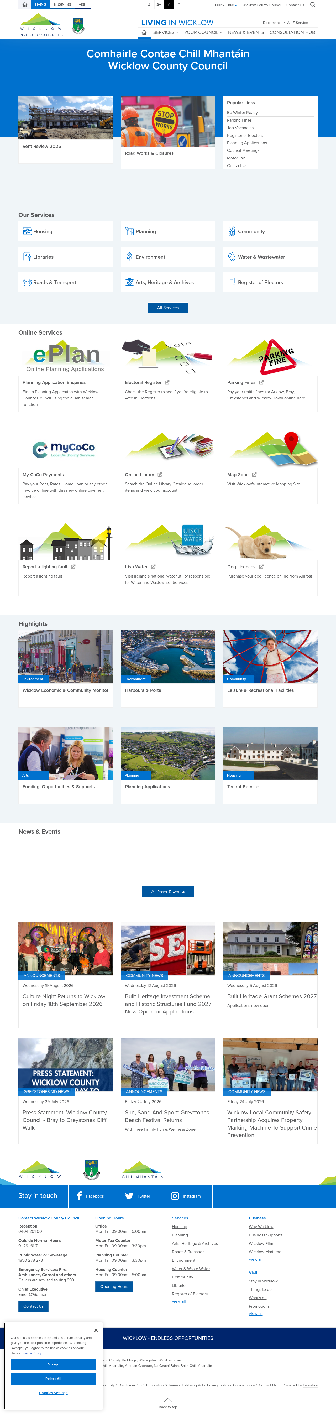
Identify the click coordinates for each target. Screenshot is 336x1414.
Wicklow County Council (262, 5)
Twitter (144, 1196)
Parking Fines (239, 120)
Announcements (42, 975)
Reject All (53, 1379)
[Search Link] (312, 5)
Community (182, 1277)
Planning (180, 1235)
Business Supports (265, 1235)
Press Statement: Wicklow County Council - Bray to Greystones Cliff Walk (65, 1120)
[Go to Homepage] (40, 1170)
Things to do (260, 1289)
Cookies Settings (53, 1393)
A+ (158, 4)
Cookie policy (244, 1385)
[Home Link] (25, 4)
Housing (179, 1226)
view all (179, 1301)
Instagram (192, 1196)
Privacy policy (218, 1385)
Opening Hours (114, 1286)
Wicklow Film (261, 1243)
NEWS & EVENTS (246, 32)
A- (149, 5)
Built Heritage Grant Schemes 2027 (272, 996)
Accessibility (105, 1385)
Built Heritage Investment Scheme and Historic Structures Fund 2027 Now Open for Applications (168, 1004)
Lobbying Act (192, 1385)
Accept (54, 1364)
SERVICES (164, 32)
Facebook (95, 1196)
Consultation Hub (292, 32)
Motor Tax (236, 158)
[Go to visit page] (91, 1170)
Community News (144, 975)
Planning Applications (247, 142)
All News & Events (168, 891)
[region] (53, 1366)
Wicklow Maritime (265, 1252)
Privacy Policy (31, 1353)
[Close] (96, 1330)
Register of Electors (245, 135)
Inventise (310, 1385)
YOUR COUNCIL (201, 32)
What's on (258, 1298)
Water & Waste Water (191, 1268)
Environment (183, 1260)
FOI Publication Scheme (158, 1385)
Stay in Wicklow (263, 1281)
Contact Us (295, 5)
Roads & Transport (188, 1252)
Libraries (179, 1285)
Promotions (259, 1306)
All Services (168, 307)
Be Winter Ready (242, 112)
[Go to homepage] (142, 1170)
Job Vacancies (240, 128)
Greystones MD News (46, 1091)
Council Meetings (243, 150)
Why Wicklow (261, 1226)
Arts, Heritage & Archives (195, 1243)
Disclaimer (127, 1385)
